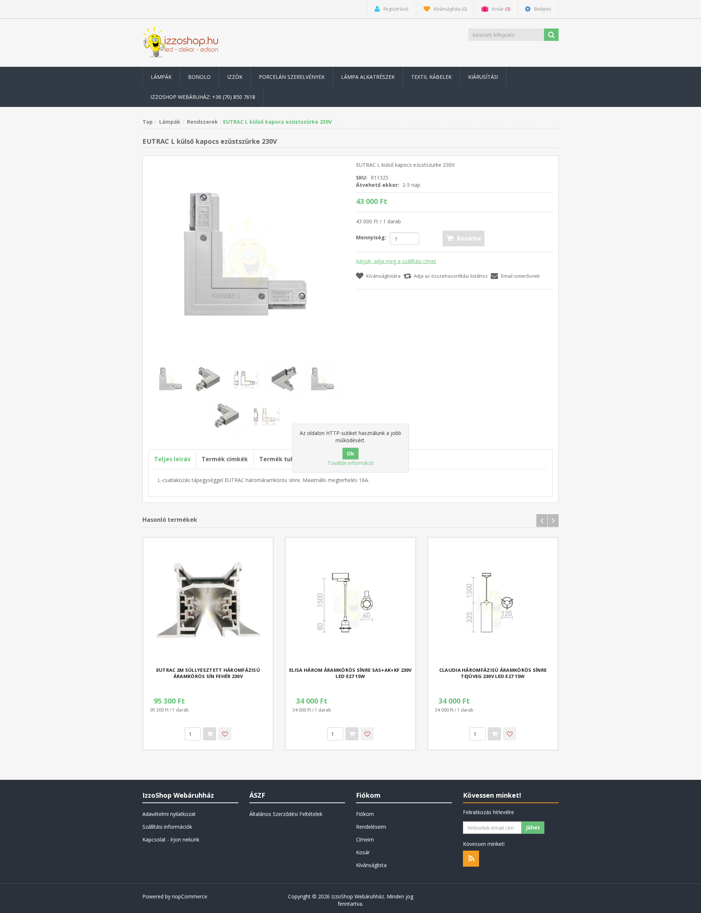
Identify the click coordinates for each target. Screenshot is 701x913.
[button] (161, 77)
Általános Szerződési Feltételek (285, 813)
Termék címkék (225, 459)
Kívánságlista (371, 865)
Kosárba (469, 238)
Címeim (365, 839)
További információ (350, 462)
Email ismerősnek (520, 276)
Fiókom (365, 813)
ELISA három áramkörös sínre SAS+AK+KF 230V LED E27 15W (350, 673)
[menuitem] (161, 77)
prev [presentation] (541, 520)
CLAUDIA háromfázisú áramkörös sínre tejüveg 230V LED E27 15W (493, 673)
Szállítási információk (167, 826)
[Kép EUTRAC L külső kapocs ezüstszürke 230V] (246, 258)
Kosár (363, 852)
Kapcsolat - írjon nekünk (170, 839)
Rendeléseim (371, 826)
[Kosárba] (209, 733)
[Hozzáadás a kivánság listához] (224, 733)
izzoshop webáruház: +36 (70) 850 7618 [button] (202, 96)
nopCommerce (189, 896)
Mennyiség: (371, 237)
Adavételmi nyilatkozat (169, 813)
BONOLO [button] (199, 76)
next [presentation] (553, 520)
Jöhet (533, 827)
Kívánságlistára (383, 276)
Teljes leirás (172, 459)
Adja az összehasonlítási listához (451, 276)
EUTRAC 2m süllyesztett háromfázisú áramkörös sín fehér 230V (208, 673)
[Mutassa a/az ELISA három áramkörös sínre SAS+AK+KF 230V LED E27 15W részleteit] (350, 602)
